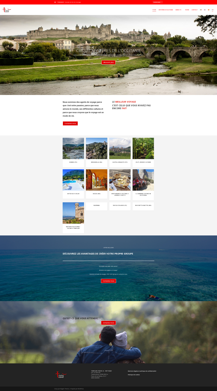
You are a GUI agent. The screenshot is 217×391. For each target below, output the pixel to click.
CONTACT (195, 10)
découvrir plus (108, 62)
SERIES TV (178, 10)
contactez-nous (108, 323)
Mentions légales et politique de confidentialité (142, 371)
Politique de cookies (134, 374)
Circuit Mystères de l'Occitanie (108, 50)
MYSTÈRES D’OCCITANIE (166, 10)
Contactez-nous (70, 123)
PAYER (187, 10)
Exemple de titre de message (73, 2)
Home (154, 10)
